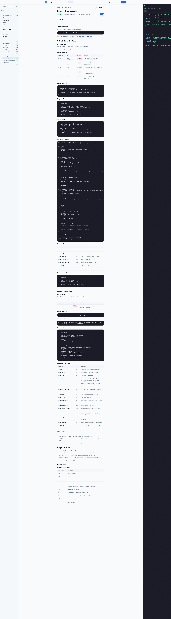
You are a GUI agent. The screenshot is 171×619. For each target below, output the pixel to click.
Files (4, 17)
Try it (103, 14)
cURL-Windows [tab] (151, 11)
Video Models (6, 62)
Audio (4, 27)
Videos (4, 24)
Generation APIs (6, 20)
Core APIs (5, 13)
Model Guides (6, 36)
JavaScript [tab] (150, 8)
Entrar (123, 2)
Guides (2, 10)
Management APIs (7, 29)
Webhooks (5, 34)
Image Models (6, 39)
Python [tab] (159, 8)
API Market (58, 2)
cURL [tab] (145, 11)
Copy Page (99, 7)
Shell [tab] (145, 8)
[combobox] (112, 2)
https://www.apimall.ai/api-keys (85, 36)
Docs (70, 2)
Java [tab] (155, 8)
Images (4, 22)
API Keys (5, 31)
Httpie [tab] (156, 11)
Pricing (64, 2)
